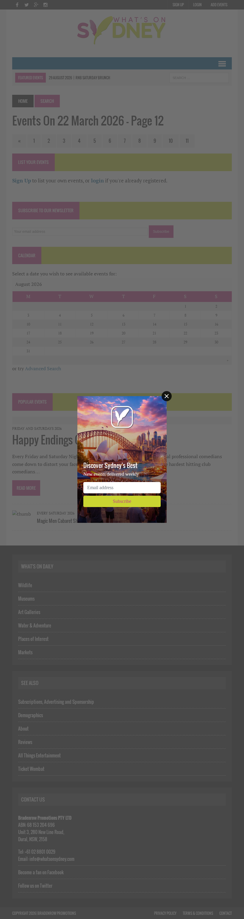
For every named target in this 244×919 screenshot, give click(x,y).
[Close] (167, 396)
